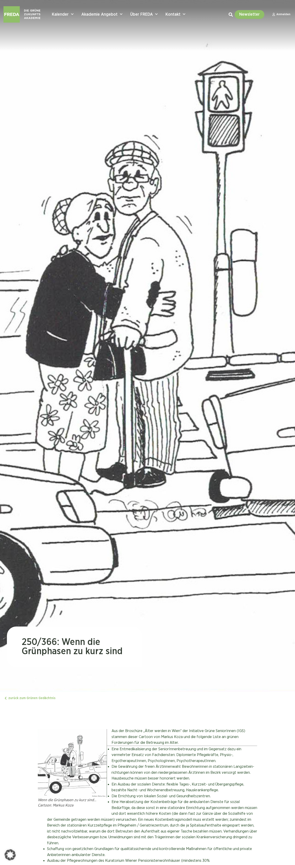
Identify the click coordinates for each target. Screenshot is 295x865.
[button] (10, 855)
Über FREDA (141, 14)
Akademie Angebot (99, 14)
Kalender (60, 14)
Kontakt (172, 14)
